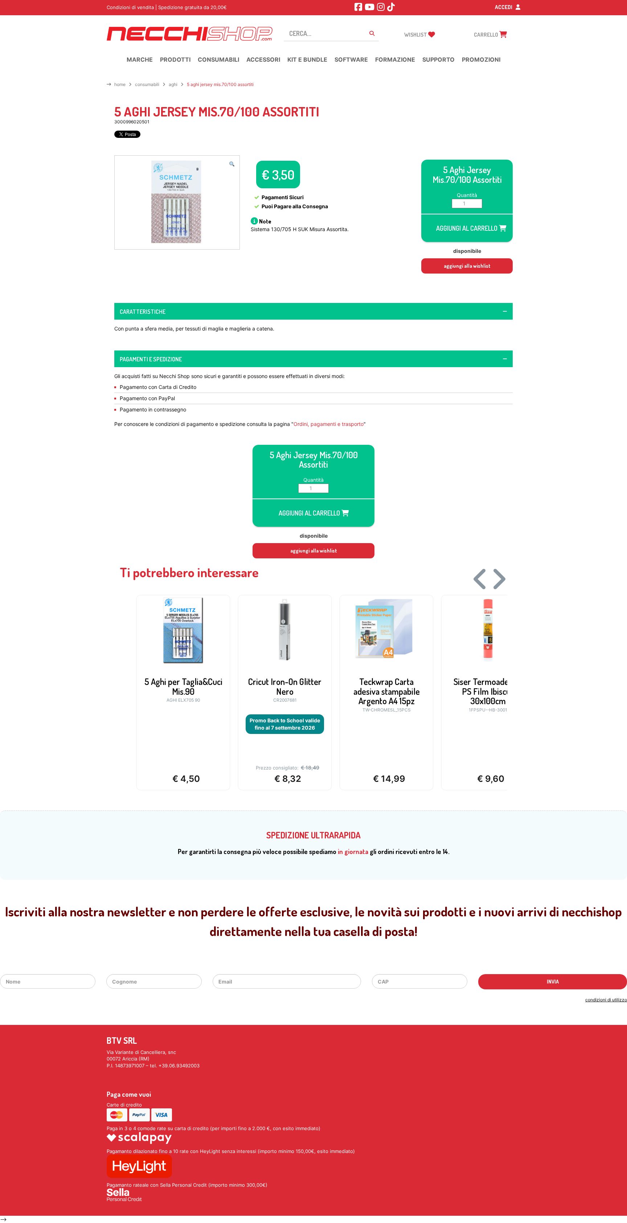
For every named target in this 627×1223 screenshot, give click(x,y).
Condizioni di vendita (130, 7)
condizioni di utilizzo (606, 999)
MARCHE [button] (140, 59)
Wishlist (416, 34)
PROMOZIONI (481, 59)
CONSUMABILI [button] (218, 59)
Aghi (173, 84)
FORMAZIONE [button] (395, 59)
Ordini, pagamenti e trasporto (329, 424)
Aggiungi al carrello (467, 228)
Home (120, 84)
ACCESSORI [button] (263, 59)
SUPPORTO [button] (438, 59)
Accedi (504, 7)
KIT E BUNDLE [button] (307, 59)
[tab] (313, 311)
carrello (486, 34)
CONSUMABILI (147, 84)
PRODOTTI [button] (175, 59)
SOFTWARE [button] (351, 59)
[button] (232, 164)
